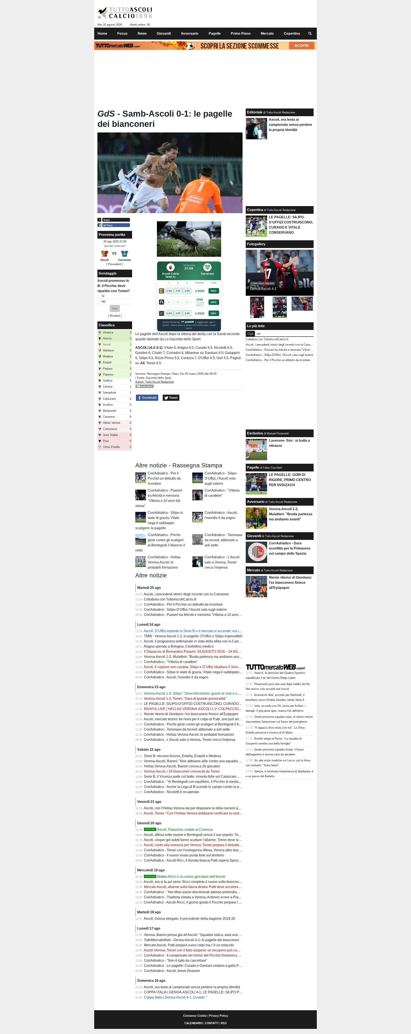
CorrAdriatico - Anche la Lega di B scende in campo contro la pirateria (196, 787)
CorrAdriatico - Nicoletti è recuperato (171, 792)
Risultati (115, 315)
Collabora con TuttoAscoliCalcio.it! (170, 599)
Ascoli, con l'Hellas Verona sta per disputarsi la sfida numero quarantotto (198, 808)
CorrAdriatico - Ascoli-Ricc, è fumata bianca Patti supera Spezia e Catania (200, 860)
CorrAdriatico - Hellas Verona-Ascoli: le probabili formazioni (164, 562)
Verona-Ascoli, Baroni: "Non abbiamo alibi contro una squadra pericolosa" (200, 761)
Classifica (107, 325)
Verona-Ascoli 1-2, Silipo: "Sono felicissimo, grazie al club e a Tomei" (196, 693)
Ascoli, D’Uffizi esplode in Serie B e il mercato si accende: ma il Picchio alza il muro (207, 631)
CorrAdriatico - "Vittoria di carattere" (171, 662)
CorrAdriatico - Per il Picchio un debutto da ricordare (164, 478)
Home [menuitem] (102, 33)
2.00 (169, 290)
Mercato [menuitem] (267, 33)
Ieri (259, 333)
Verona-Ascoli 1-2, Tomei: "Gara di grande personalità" (185, 698)
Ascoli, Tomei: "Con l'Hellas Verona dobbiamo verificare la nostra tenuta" (199, 813)
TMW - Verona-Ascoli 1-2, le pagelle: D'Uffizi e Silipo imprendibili (193, 636)
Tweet (173, 397)
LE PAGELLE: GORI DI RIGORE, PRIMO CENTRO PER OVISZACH (290, 480)
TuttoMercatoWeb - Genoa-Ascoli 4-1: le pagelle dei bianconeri (191, 940)
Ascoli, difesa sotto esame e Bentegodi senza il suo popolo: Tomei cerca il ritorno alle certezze (215, 834)
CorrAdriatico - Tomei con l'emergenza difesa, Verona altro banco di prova (199, 850)
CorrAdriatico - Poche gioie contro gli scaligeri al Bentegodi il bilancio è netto (202, 724)
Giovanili (254, 536)
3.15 (178, 290)
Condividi (148, 397)
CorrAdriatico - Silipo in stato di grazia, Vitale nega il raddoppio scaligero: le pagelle (207, 672)
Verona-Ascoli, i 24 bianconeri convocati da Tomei (182, 771)
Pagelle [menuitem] (215, 33)
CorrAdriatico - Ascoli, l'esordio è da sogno (176, 677)
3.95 (187, 290)
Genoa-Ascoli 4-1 (263, 289)
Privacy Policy (218, 1015)
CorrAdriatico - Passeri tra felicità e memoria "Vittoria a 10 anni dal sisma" (199, 615)
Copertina (255, 210)
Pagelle (253, 467)
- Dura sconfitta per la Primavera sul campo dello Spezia (289, 548)
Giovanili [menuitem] (164, 33)
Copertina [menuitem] (292, 33)
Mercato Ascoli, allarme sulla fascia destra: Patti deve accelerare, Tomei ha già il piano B (211, 887)
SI (103, 296)
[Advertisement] (189, 431)
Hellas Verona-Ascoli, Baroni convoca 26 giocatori (182, 766)
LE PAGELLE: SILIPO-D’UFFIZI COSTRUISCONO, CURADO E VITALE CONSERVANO (212, 704)
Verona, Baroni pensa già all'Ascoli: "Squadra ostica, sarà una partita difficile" (202, 935)
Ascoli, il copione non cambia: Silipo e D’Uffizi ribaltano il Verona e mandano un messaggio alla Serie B (222, 667)
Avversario (256, 502)
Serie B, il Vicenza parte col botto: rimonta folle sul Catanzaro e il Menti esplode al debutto (212, 776)
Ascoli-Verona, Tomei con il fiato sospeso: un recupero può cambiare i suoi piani (204, 950)
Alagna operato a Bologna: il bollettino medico (179, 646)
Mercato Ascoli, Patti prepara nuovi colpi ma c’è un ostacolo (189, 945)
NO (104, 301)
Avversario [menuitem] (189, 33)
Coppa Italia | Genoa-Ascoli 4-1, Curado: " (175, 997)
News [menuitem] (142, 33)
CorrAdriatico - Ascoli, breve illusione (172, 971)
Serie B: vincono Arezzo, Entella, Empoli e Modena (182, 756)
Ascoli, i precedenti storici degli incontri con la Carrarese (186, 594)
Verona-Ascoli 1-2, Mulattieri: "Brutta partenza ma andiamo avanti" (194, 656)
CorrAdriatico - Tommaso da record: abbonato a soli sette (223, 540)
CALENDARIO (194, 1023)
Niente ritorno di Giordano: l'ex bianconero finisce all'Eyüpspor (191, 714)
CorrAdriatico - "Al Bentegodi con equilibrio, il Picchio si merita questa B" (199, 781)
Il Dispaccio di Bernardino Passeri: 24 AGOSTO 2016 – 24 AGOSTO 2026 (200, 651)
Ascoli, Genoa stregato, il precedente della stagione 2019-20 (189, 918)
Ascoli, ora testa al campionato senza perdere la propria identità (192, 987)
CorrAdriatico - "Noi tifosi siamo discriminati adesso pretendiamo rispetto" (199, 892)
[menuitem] (310, 33)
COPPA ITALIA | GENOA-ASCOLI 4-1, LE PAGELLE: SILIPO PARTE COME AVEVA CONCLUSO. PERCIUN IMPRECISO (237, 992)
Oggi (250, 333)
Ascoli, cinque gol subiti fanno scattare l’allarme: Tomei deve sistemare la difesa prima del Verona (217, 840)
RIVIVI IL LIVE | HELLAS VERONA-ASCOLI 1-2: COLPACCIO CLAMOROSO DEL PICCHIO (214, 709)
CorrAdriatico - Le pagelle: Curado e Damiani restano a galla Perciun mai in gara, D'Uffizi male (215, 965)
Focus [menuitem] (122, 33)
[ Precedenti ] (114, 264)
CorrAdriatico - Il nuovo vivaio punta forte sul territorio (184, 855)
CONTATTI (212, 1023)
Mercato (253, 570)
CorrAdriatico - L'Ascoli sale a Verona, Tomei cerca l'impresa (222, 562)
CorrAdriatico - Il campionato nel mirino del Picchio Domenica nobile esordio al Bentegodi (212, 955)
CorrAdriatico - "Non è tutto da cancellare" (175, 960)
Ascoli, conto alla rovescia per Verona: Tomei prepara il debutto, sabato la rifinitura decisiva (212, 845)
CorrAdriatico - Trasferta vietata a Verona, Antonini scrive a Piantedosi (196, 897)
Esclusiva (255, 433)
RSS (224, 1023)
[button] (115, 308)
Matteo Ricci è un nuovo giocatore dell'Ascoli (185, 876)
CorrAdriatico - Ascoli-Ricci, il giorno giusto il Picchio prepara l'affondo (197, 902)
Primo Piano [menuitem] (241, 33)
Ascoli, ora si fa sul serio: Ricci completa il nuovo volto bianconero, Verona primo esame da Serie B (219, 882)
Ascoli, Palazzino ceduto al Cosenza (179, 829)
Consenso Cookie (195, 1015)
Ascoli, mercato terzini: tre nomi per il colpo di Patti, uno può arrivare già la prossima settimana (215, 719)
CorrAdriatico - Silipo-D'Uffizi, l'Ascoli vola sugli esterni (221, 478)
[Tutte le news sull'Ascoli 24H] (124, 13)
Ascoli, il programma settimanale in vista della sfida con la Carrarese (195, 641)
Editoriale (254, 112)
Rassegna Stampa (158, 373)
